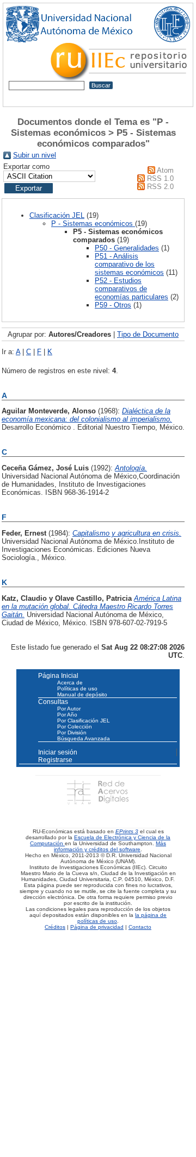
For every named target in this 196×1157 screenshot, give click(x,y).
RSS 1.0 (160, 178)
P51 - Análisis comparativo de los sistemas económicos (129, 264)
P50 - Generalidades (127, 248)
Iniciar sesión (57, 752)
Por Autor (69, 709)
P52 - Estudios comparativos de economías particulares (131, 288)
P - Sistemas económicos (93, 223)
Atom (165, 170)
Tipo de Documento (148, 334)
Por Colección (74, 727)
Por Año (67, 715)
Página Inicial (58, 676)
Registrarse (55, 760)
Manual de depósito (82, 694)
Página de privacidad (97, 927)
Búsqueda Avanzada (83, 738)
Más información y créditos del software (110, 846)
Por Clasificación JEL (83, 721)
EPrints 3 (126, 831)
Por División (72, 732)
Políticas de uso (77, 688)
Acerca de (70, 683)
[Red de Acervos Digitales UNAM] (97, 792)
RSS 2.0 (160, 187)
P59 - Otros (113, 305)
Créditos (55, 927)
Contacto (139, 927)
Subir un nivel (34, 155)
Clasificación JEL (56, 215)
